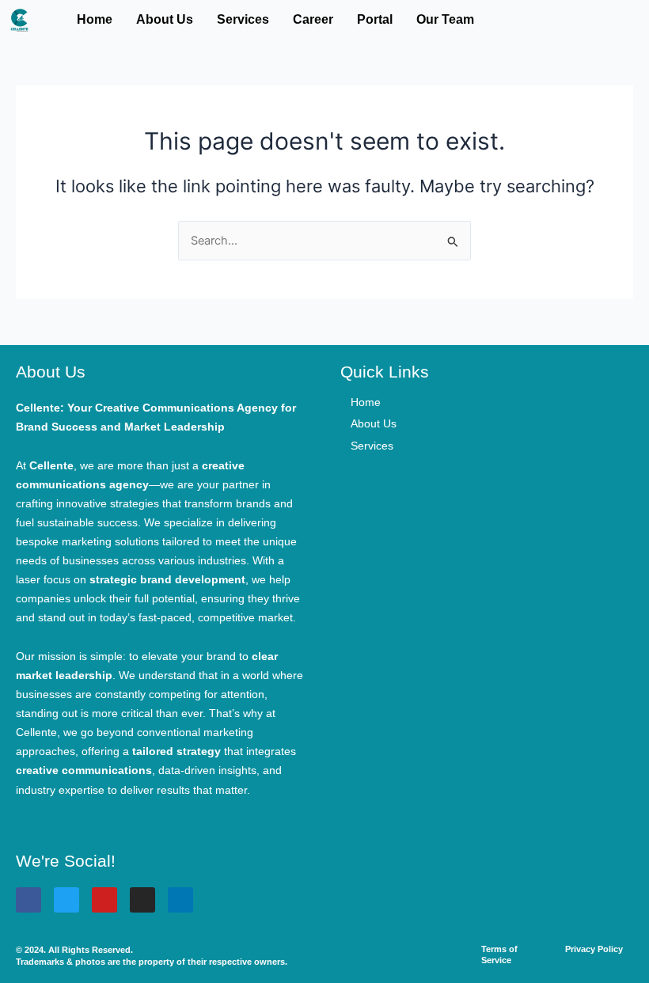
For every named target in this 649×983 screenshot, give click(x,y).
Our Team (445, 19)
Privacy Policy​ (594, 949)
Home (94, 19)
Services (243, 19)
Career (313, 19)
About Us (164, 19)
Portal (375, 19)
